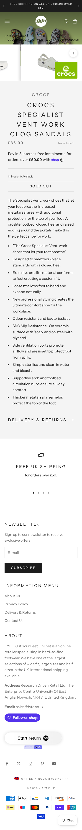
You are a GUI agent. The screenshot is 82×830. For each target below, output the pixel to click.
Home (9, 36)
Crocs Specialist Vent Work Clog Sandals (43, 39)
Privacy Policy (16, 604)
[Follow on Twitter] (18, 763)
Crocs (23, 36)
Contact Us (14, 620)
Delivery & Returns (20, 612)
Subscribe (23, 568)
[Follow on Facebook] (7, 763)
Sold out (41, 186)
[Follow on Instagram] (30, 763)
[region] (41, 468)
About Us (12, 596)
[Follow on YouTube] (54, 763)
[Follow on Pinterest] (42, 763)
